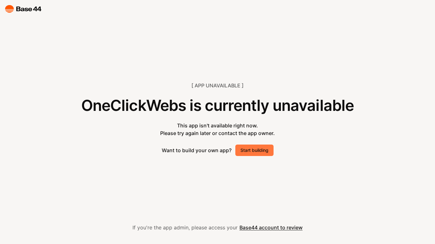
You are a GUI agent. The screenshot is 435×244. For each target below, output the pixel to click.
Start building (254, 150)
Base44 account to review (271, 227)
